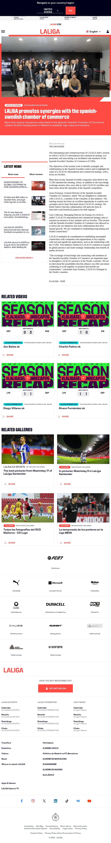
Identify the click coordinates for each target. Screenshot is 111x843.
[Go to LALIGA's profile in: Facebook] (21, 801)
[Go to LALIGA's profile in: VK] (78, 801)
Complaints (29, 826)
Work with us (65, 826)
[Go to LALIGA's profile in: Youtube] (89, 801)
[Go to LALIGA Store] (55, 24)
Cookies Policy (36, 833)
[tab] (13, 174)
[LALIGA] (50, 31)
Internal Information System (35, 828)
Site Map (39, 826)
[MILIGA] (107, 31)
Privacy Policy (81, 828)
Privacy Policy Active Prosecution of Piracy (63, 833)
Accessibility (55, 828)
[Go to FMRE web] (55, 817)
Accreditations (52, 826)
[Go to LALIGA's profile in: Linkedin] (55, 801)
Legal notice (67, 828)
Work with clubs (80, 826)
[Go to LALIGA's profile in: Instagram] (33, 801)
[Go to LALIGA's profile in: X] (44, 801)
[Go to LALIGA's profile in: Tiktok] (66, 801)
